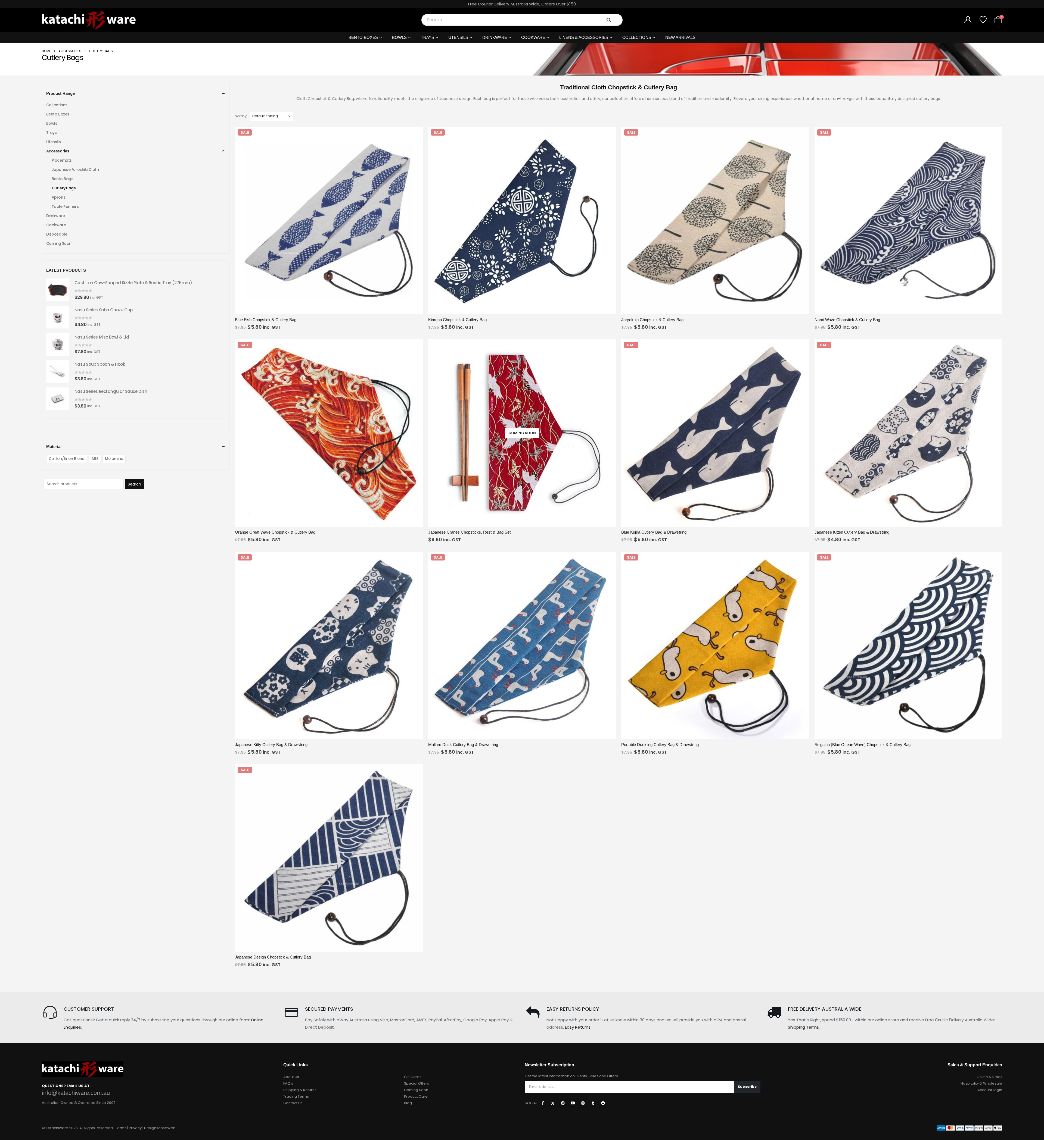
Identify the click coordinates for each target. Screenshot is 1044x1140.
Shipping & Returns (299, 1089)
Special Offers (416, 1083)
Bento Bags (62, 178)
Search (134, 484)
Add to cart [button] (375, 309)
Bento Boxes (363, 37)
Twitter (553, 1103)
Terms (120, 1127)
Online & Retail (989, 1076)
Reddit (603, 1103)
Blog (408, 1102)
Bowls (399, 37)
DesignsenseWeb (160, 1127)
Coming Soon (59, 243)
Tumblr (593, 1103)
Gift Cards (412, 1076)
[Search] (608, 19)
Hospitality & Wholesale (981, 1083)
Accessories (69, 51)
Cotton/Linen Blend (67, 458)
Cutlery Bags (64, 188)
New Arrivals (680, 37)
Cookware (533, 37)
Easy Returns (578, 1027)
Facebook (543, 1103)
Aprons (58, 197)
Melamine (114, 458)
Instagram (583, 1103)
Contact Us (293, 1102)
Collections (636, 37)
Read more (569, 521)
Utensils (458, 37)
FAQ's (288, 1083)
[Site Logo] (89, 20)
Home (46, 51)
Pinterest (563, 1103)
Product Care (416, 1096)
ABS (94, 458)
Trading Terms (296, 1096)
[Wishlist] (983, 19)
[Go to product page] (57, 289)
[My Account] (968, 19)
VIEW (282, 309)
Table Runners (65, 206)
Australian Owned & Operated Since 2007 (78, 1102)
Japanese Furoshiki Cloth (75, 169)
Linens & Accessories (583, 37)
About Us (291, 1076)
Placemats (62, 160)
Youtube (573, 1103)
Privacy (135, 1127)
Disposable (56, 234)
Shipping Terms (803, 1027)
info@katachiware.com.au (76, 1092)
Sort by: (241, 116)
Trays (427, 37)
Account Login (989, 1089)
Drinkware (494, 37)
